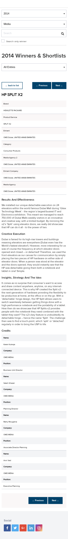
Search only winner (16, 41)
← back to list (12, 85)
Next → (59, 85)
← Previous (41, 85)
